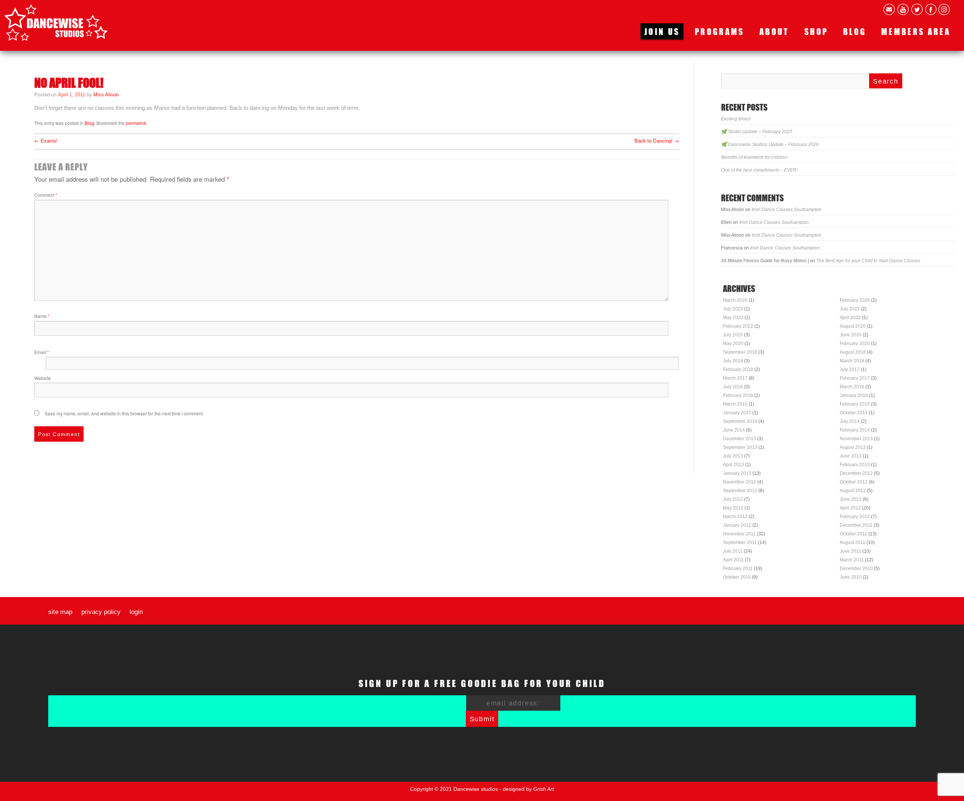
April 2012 (850, 508)
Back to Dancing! (657, 140)
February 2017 (855, 378)
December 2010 (856, 568)
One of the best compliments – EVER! (759, 170)
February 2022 (738, 326)
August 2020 (853, 326)
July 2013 (733, 456)
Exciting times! (735, 119)
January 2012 (737, 525)
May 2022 (733, 317)
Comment (45, 195)
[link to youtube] (903, 9)
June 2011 (850, 551)
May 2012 (733, 508)
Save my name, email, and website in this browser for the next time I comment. (124, 413)
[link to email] (889, 9)
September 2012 (740, 490)
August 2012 (853, 490)
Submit (482, 719)
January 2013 (737, 473)
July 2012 (733, 499)
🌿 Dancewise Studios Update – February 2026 (770, 144)
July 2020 (733, 334)
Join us (662, 31)
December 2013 (739, 438)
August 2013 (853, 447)
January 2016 (854, 395)
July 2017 (850, 369)
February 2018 (738, 369)
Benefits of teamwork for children (754, 157)
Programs (719, 31)
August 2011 (852, 542)
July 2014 (850, 421)
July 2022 (850, 309)
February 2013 (855, 464)
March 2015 (735, 404)
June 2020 (851, 334)
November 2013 (856, 438)
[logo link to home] (56, 22)
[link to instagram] (944, 9)
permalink (136, 123)
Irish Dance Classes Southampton (786, 209)
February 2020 (855, 343)
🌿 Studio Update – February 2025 (756, 131)
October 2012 (854, 482)
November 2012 (739, 482)
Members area (915, 31)
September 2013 (740, 447)
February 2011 (738, 568)
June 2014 (734, 430)
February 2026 (855, 300)
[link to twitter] (917, 9)
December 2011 (856, 525)
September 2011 (740, 542)
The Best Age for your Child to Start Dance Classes (868, 260)
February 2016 (738, 395)
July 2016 (733, 386)
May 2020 (733, 343)
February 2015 (855, 404)
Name (42, 316)
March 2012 (735, 516)
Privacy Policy (100, 612)
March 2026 (735, 300)
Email (41, 352)
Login (136, 612)
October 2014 (854, 412)
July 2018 (733, 360)
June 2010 (851, 577)
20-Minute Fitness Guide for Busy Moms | (765, 260)
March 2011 (852, 559)
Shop (816, 31)
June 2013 (851, 456)
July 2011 (733, 551)
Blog (854, 31)
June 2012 (851, 499)
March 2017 (735, 378)
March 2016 (852, 386)
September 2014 (740, 421)
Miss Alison (106, 94)
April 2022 (850, 317)
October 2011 (853, 534)
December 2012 (856, 473)
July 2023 (733, 309)
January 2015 (737, 412)
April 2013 (733, 464)
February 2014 (855, 430)
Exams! (46, 140)
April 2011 (733, 559)
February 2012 (855, 516)
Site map (60, 612)
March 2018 (852, 360)
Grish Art (543, 789)
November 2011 (739, 534)
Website (42, 378)
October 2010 (737, 577)
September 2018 (740, 352)
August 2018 (853, 352)
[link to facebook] (931, 9)
